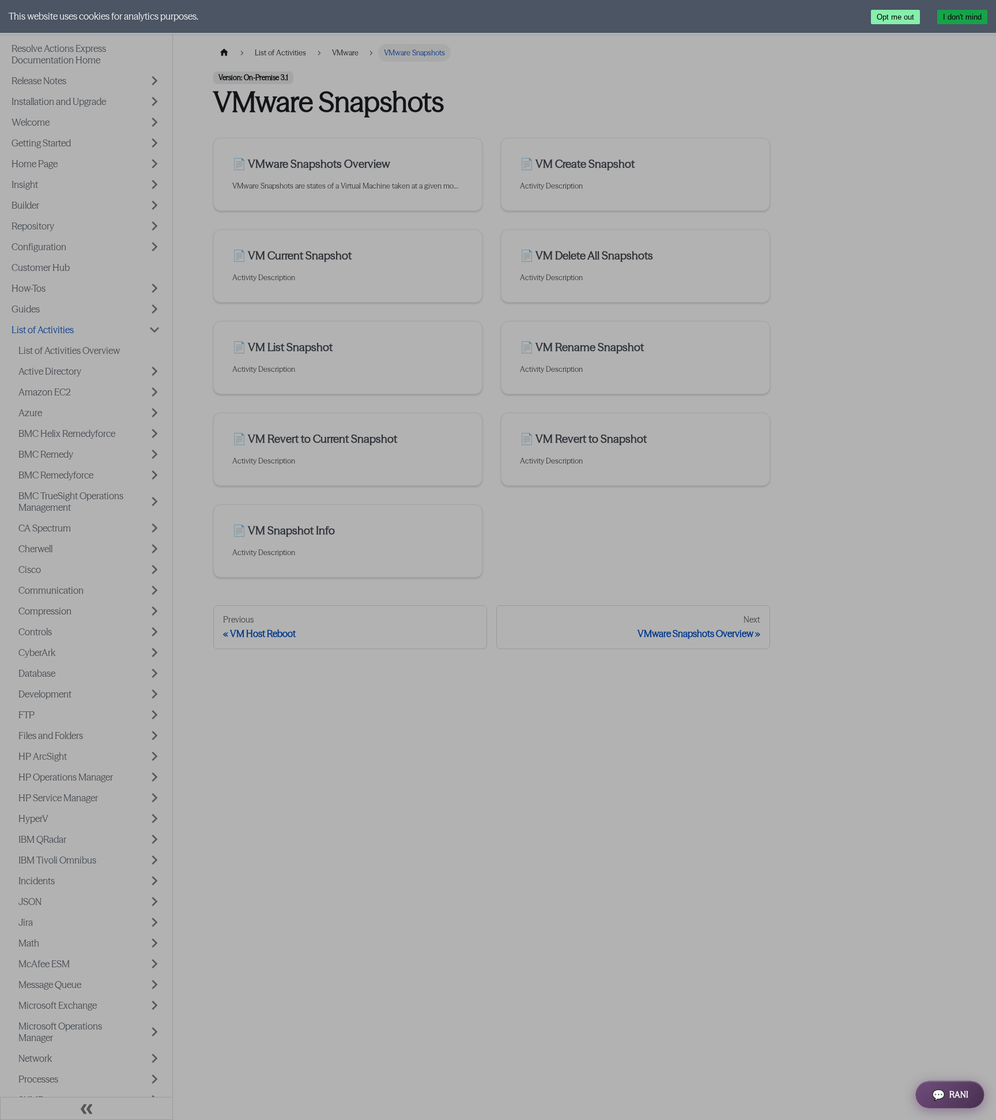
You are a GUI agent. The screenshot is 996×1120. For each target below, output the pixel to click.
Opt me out (895, 17)
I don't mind (962, 17)
